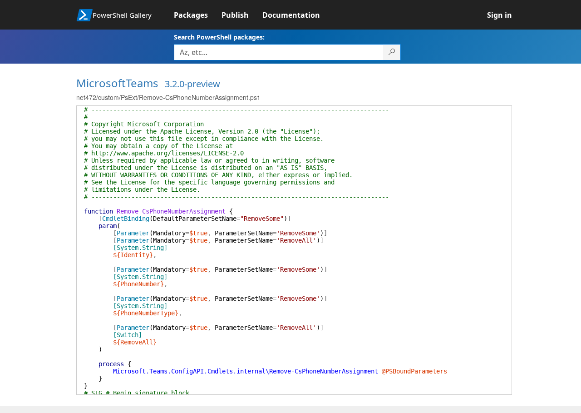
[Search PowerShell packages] (392, 52)
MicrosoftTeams (117, 82)
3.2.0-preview (192, 84)
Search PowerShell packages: (219, 37)
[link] (198, 15)
